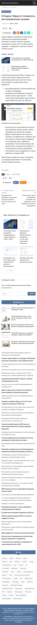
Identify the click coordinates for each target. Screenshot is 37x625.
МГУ (21, 578)
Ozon (15, 565)
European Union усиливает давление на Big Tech (17, 512)
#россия (4, 561)
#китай (11, 558)
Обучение (5, 585)
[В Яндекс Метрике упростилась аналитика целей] (27, 251)
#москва (18, 558)
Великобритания (28, 571)
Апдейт (19, 571)
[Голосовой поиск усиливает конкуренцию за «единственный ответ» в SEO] (5, 60)
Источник (4, 170)
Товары (4, 595)
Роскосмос (28, 592)
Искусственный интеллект (22, 575)
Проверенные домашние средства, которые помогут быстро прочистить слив (9, 200)
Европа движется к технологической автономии (17, 533)
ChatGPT (24, 561)
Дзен (10, 575)
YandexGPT (23, 568)
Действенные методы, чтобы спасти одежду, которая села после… (21, 318)
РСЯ (3, 592)
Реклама (9, 592)
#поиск (25, 558)
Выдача (4, 575)
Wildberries (14, 568)
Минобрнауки (6, 582)
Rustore (21, 565)
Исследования (6, 578)
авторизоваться (6, 288)
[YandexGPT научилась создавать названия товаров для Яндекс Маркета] (5, 335)
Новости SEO (6, 11)
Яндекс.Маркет (16, 174)
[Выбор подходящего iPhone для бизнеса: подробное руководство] (5, 327)
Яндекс (8, 174)
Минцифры (15, 582)
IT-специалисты (6, 565)
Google (31, 561)
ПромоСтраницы (29, 588)
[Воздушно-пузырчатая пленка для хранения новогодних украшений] (5, 344)
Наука (22, 582)
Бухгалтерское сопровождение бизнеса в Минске (17, 494)
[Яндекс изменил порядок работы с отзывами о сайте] (5, 310)
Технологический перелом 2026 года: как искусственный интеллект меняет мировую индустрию (16, 426)
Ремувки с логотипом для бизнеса (12, 503)
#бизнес (4, 558)
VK (26, 565)
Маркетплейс (28, 578)
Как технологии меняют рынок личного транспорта (18, 369)
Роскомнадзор (18, 592)
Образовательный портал (9, 3)
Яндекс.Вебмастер (21, 595)
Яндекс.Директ (6, 598)
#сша (10, 561)
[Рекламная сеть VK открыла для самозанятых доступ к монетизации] (10, 251)
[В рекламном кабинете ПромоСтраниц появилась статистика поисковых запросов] (5, 69)
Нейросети (30, 582)
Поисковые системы (16, 585)
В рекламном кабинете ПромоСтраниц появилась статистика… (20, 68)
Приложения (18, 588)
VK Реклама (5, 568)
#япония (17, 561)
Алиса (13, 571)
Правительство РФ (7, 588)
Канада (15, 578)
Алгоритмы (5, 571)
